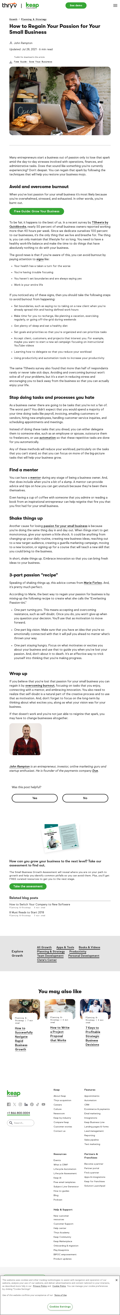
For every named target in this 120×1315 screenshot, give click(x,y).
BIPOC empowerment (65, 1254)
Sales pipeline (91, 1139)
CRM (86, 1104)
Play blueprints (61, 1250)
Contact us (59, 1131)
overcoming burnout (40, 685)
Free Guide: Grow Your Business (33, 61)
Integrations (90, 1118)
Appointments (91, 1096)
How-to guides (61, 1191)
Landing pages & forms (96, 1126)
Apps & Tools (65, 947)
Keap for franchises (94, 1181)
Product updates (63, 1259)
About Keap (60, 1096)
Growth (13, 19)
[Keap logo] (20, 5)
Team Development (50, 955)
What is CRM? (61, 1164)
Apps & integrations (94, 1177)
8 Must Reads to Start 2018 (26, 912)
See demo (76, 5)
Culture (58, 1109)
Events (57, 1160)
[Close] (116, 1280)
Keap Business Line (94, 1122)
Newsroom (59, 1113)
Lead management (94, 1131)
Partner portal (91, 1168)
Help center (60, 1228)
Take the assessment (28, 886)
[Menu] (115, 5)
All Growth (44, 947)
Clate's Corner (47, 960)
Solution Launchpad (94, 1186)
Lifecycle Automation (65, 1169)
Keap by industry (62, 1118)
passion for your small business (65, 526)
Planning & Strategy (33, 19)
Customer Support (63, 1224)
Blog (56, 1195)
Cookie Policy (59, 1286)
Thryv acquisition (62, 1100)
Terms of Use (60, 1295)
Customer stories (63, 1126)
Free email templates (64, 1182)
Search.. (19, 1122)
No (85, 798)
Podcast (58, 1199)
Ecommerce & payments (97, 1109)
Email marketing (92, 1113)
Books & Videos (89, 947)
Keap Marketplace (63, 1241)
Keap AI (57, 1178)
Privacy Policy (40, 1286)
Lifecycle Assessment (65, 1173)
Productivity (77, 951)
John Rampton (19, 766)
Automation (90, 1100)
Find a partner (91, 1172)
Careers (58, 1104)
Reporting (89, 1135)
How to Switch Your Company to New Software (39, 904)
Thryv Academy (61, 1232)
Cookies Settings (60, 1306)
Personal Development (83, 955)
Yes (34, 798)
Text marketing (92, 1144)
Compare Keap (61, 1122)
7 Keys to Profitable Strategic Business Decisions (93, 1036)
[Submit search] (11, 1123)
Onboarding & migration (66, 1245)
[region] (60, 1295)
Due (95, 771)
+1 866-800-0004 (18, 1113)
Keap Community (62, 1237)
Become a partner (93, 1164)
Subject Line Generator (66, 1186)
